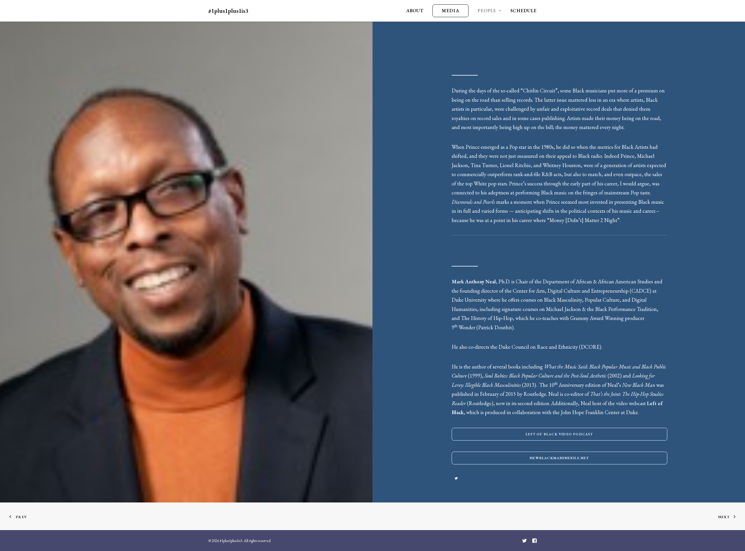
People (487, 11)
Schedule (523, 11)
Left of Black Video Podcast (559, 434)
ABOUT (414, 11)
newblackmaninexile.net (559, 458)
